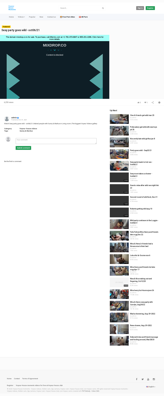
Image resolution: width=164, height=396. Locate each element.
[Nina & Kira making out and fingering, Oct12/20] (119, 282)
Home (11, 17)
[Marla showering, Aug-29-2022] (119, 317)
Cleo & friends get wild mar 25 (142, 115)
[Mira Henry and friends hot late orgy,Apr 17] (119, 271)
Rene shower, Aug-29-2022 (141, 325)
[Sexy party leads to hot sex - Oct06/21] (119, 166)
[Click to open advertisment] (54, 67)
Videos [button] (21, 17)
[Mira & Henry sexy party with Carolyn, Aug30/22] (119, 306)
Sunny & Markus (26, 131)
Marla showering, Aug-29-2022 (142, 314)
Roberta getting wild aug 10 (141, 209)
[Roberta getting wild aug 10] (119, 212)
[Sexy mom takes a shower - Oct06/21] (119, 177)
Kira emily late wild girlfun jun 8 (142, 139)
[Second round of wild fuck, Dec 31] (119, 201)
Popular (32, 17)
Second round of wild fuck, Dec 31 (143, 197)
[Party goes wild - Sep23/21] (119, 154)
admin (14, 118)
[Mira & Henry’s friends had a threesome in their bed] (119, 247)
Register (150, 8)
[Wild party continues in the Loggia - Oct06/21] (119, 224)
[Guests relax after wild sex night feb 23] (119, 189)
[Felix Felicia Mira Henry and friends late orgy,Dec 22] (119, 236)
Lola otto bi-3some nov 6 (140, 255)
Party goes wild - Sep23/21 (141, 150)
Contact (17, 379)
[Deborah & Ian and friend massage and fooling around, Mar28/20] (119, 341)
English (151, 387)
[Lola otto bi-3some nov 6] (119, 259)
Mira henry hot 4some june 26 (142, 290)
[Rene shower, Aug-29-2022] (119, 329)
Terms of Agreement (30, 379)
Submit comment (23, 148)
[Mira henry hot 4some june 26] (119, 294)
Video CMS (95, 391)
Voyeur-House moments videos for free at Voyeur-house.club (39, 385)
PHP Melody (86, 391)
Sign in (140, 8)
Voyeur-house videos (28, 129)
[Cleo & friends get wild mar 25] (119, 119)
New (41, 17)
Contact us (51, 17)
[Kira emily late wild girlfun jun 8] (119, 142)
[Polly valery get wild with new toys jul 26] (119, 131)
